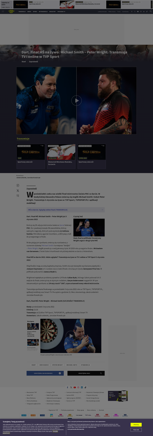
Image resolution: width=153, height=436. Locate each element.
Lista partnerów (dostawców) (76, 429)
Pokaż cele (136, 430)
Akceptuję (136, 424)
